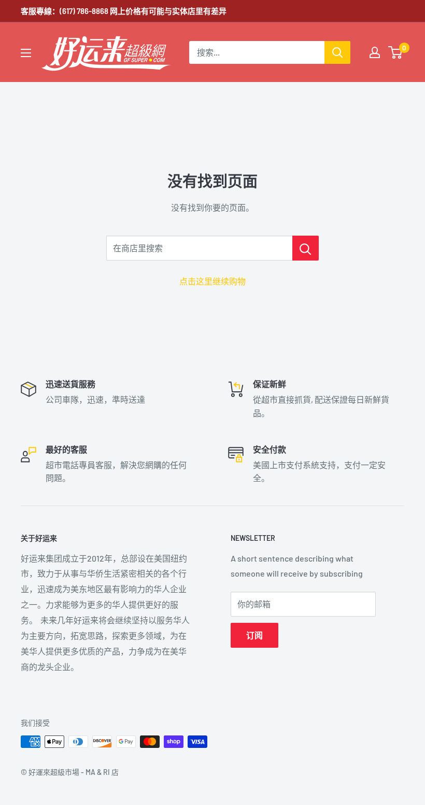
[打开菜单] (26, 53)
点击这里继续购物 (212, 281)
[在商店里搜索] (305, 248)
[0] (395, 52)
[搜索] (337, 52)
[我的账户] (375, 52)
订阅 (254, 635)
